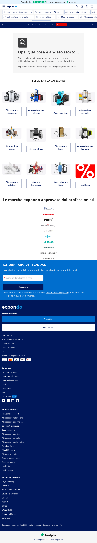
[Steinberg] (48, 225)
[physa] (48, 241)
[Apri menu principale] (4, 6)
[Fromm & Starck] (49, 253)
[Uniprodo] (48, 258)
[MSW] (48, 219)
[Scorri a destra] (94, 25)
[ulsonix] (48, 230)
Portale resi (48, 327)
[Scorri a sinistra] (3, 25)
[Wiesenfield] (49, 247)
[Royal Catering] (49, 208)
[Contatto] (81, 7)
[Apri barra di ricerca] (76, 6)
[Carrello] (91, 6)
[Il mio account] (86, 6)
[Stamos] (48, 214)
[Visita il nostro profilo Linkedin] (12, 401)
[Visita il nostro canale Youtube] (3, 401)
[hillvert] (48, 236)
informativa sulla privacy (57, 292)
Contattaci (48, 319)
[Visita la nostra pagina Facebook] (8, 401)
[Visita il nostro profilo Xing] (17, 401)
